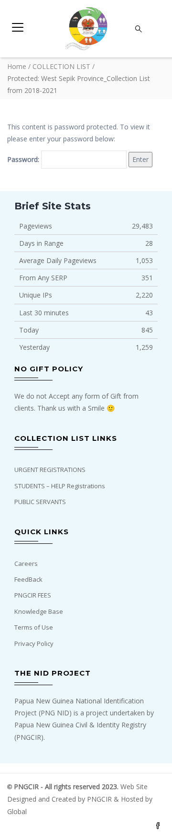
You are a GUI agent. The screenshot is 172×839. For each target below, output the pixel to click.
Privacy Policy (34, 643)
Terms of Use (33, 627)
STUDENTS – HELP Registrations (59, 486)
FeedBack (28, 579)
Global (17, 811)
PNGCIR (100, 799)
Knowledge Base (38, 611)
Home (16, 66)
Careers (26, 563)
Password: (24, 159)
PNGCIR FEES (32, 595)
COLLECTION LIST (61, 66)
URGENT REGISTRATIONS (50, 469)
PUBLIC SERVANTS (40, 501)
